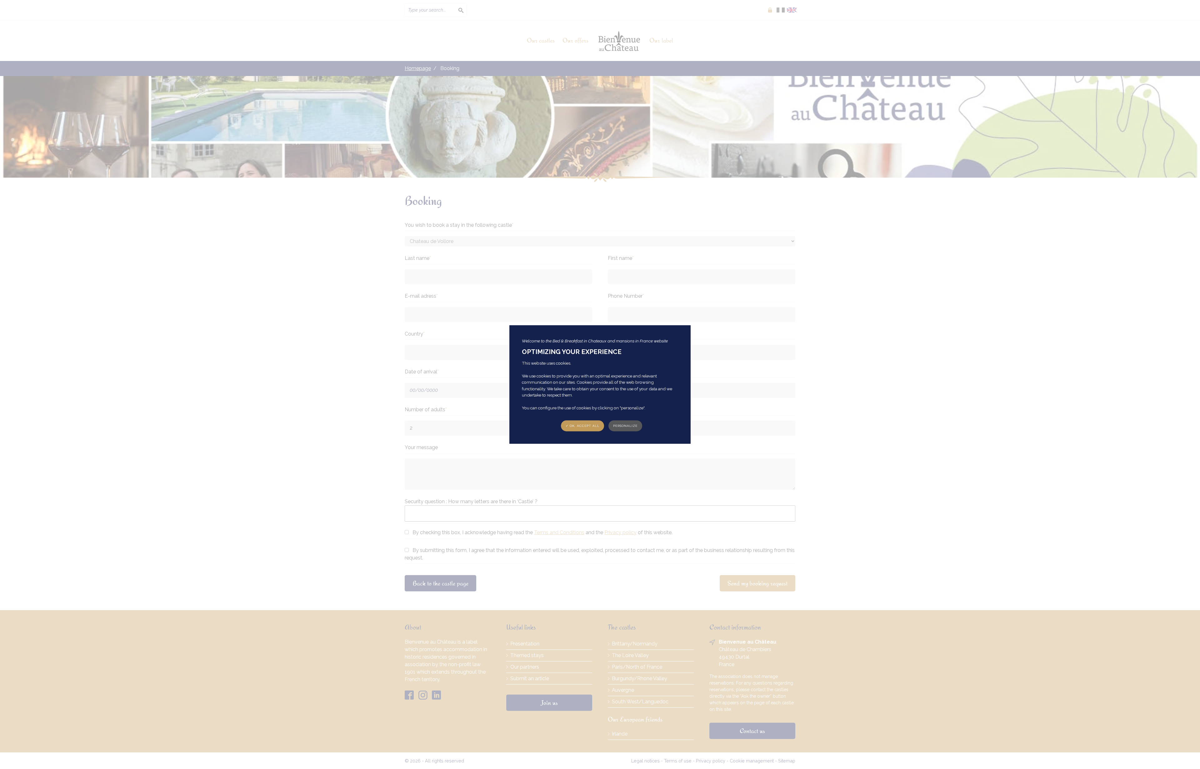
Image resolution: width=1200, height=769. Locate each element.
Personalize (625, 426)
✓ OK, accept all (582, 426)
